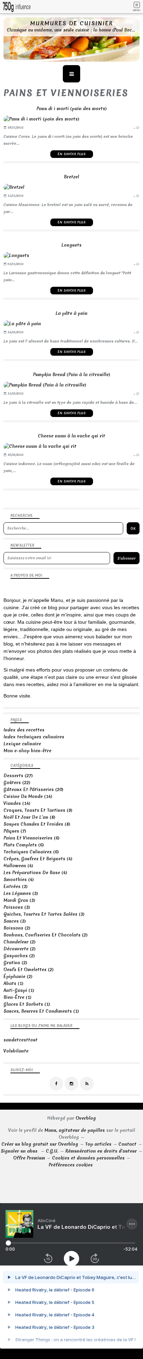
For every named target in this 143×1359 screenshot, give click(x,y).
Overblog (86, 1118)
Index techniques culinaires (33, 737)
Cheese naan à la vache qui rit (71, 436)
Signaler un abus (20, 1151)
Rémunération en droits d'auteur (101, 1151)
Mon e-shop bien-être (27, 751)
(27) (18, 776)
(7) (14, 831)
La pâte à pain (71, 313)
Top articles (98, 1144)
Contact (127, 1144)
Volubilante (15, 1051)
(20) (33, 789)
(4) (37, 859)
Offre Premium (29, 1158)
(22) (16, 782)
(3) (15, 886)
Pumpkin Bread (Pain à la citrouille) (71, 375)
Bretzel (71, 177)
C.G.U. (52, 1151)
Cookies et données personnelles (88, 1158)
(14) (27, 796)
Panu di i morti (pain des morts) (71, 109)
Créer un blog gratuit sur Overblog (39, 1144)
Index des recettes (23, 730)
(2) (16, 928)
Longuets (71, 245)
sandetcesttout (20, 1040)
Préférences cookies (71, 1165)
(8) (29, 817)
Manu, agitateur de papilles (74, 1130)
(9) (37, 810)
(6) (31, 838)
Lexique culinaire (22, 744)
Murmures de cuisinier (71, 23)
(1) (13, 983)
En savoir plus (72, 154)
